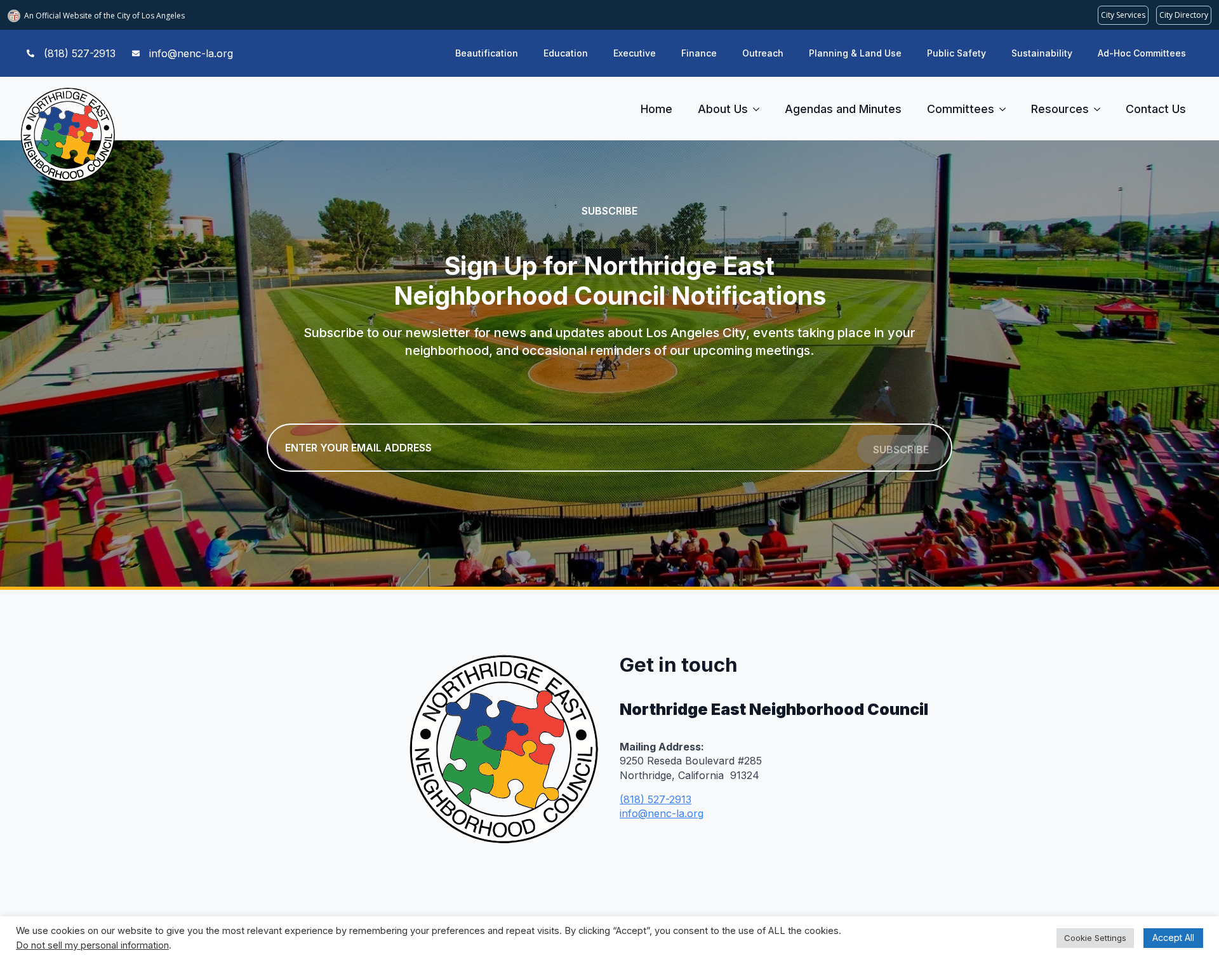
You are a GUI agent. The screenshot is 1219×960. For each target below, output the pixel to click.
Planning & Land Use (855, 53)
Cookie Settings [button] (1095, 938)
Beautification (486, 53)
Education (565, 53)
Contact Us (1156, 109)
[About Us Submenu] (760, 109)
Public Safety (956, 53)
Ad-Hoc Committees (1142, 53)
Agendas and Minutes (843, 109)
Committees (960, 109)
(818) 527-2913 (655, 799)
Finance (699, 53)
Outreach (762, 53)
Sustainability (1041, 53)
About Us (723, 109)
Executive (634, 53)
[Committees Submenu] (1006, 109)
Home (656, 109)
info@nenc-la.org (661, 813)
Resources (1060, 109)
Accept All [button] (1173, 937)
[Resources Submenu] (1101, 109)
